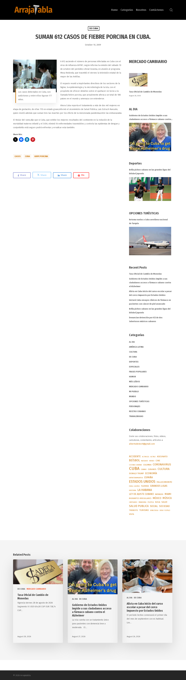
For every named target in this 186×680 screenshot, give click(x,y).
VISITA (131, 514)
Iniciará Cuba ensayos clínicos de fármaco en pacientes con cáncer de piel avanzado (150, 302)
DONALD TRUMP (136, 473)
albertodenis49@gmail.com (142, 444)
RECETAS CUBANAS (137, 411)
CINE (158, 460)
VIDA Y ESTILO (165, 510)
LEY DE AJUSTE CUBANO (141, 494)
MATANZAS (159, 494)
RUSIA (157, 502)
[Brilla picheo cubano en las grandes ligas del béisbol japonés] (150, 189)
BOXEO (151, 461)
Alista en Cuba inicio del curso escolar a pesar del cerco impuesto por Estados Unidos (150, 293)
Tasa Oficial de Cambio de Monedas (145, 92)
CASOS (18, 156)
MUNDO (132, 396)
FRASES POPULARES (138, 371)
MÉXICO (157, 498)
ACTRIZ (153, 457)
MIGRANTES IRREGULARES (140, 498)
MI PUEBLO (134, 391)
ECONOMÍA (151, 473)
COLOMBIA (147, 465)
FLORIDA (145, 486)
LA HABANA (144, 490)
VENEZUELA (154, 510)
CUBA (27, 156)
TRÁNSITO (133, 510)
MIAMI (168, 494)
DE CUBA (93, 28)
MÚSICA (167, 498)
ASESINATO (162, 456)
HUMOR (132, 376)
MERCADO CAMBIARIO (139, 386)
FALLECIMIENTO (164, 482)
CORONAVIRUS (162, 464)
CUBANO (144, 469)
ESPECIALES (134, 367)
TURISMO (144, 510)
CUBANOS (152, 469)
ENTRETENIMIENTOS (136, 478)
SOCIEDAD (164, 506)
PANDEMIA (142, 502)
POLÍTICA (151, 502)
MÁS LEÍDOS (134, 381)
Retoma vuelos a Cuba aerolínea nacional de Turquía (148, 221)
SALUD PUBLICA (139, 506)
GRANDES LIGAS (158, 485)
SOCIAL (154, 506)
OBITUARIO (133, 502)
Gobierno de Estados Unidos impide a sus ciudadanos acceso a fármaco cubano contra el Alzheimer (150, 117)
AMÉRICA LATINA (136, 347)
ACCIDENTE (135, 456)
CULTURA (133, 352)
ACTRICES (145, 457)
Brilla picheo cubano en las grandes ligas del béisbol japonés (149, 172)
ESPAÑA (148, 477)
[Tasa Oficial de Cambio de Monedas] (151, 81)
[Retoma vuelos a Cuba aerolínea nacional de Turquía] (150, 241)
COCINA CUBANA (135, 465)
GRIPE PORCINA (41, 156)
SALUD (164, 502)
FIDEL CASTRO (134, 486)
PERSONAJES (134, 406)
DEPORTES (133, 362)
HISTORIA (132, 490)
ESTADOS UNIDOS (142, 481)
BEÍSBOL (134, 460)
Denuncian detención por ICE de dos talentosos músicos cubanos (145, 319)
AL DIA (132, 342)
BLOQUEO (144, 461)
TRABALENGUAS (136, 416)
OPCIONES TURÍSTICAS (139, 401)
